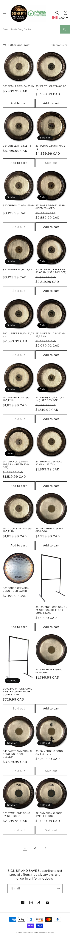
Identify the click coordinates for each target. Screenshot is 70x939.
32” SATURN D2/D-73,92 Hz (17, 271)
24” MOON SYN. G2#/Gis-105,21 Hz (17, 530)
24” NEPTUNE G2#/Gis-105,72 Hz (16, 399)
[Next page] (45, 848)
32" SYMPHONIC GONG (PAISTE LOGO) (49, 815)
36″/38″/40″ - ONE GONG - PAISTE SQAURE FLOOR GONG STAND (51, 610)
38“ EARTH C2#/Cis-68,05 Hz (50, 88)
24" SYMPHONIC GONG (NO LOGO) (49, 671)
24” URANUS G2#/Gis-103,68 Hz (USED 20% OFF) (16, 464)
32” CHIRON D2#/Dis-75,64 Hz (19, 207)
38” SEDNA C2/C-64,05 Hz (18, 86)
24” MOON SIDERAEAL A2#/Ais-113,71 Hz (48, 463)
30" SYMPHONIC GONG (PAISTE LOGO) (16, 815)
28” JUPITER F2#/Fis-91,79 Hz (18, 335)
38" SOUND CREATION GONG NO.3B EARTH (16, 589)
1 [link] (25, 848)
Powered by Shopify (45, 932)
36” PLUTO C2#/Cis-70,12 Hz (50, 147)
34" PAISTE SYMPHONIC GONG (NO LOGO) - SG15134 (17, 754)
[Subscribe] (58, 888)
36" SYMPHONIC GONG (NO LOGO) (49, 530)
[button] (5, 13)
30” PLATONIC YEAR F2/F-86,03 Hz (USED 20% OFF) (50, 271)
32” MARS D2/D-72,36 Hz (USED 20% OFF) (50, 207)
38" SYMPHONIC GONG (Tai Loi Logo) (49, 752)
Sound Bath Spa (30, 932)
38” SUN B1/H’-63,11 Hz (17, 145)
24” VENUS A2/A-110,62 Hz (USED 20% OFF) (49, 399)
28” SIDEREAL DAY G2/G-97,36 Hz (50, 335)
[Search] (65, 29)
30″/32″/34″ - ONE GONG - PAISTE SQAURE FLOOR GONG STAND (18, 691)
